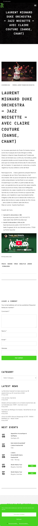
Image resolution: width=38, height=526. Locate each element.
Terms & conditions (13, 523)
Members (15, 85)
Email (4, 339)
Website (4, 348)
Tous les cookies (19, 514)
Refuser (19, 519)
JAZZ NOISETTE (24, 217)
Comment (5, 311)
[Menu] (35, 5)
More (32, 466)
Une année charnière (9, 398)
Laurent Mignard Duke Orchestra (25, 85)
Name (4, 331)
